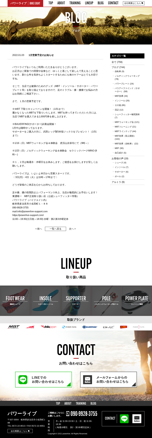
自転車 (118, 71)
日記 (117, 110)
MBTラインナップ (123, 131)
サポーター (120, 172)
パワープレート (122, 83)
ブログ (115, 67)
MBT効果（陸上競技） (125, 136)
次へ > (72, 229)
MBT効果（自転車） (124, 143)
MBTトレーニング (123, 126)
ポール (118, 176)
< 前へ (38, 229)
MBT (117, 148)
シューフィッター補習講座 (127, 114)
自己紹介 (119, 153)
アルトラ (116, 182)
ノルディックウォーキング (127, 76)
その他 (118, 105)
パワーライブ (22, 413)
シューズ (119, 162)
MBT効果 (119, 96)
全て (114, 62)
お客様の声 (118, 158)
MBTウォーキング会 (124, 122)
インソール (120, 100)
